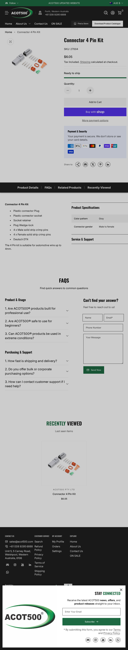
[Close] (121, 590)
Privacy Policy (111, 633)
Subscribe (90, 621)
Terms (117, 629)
